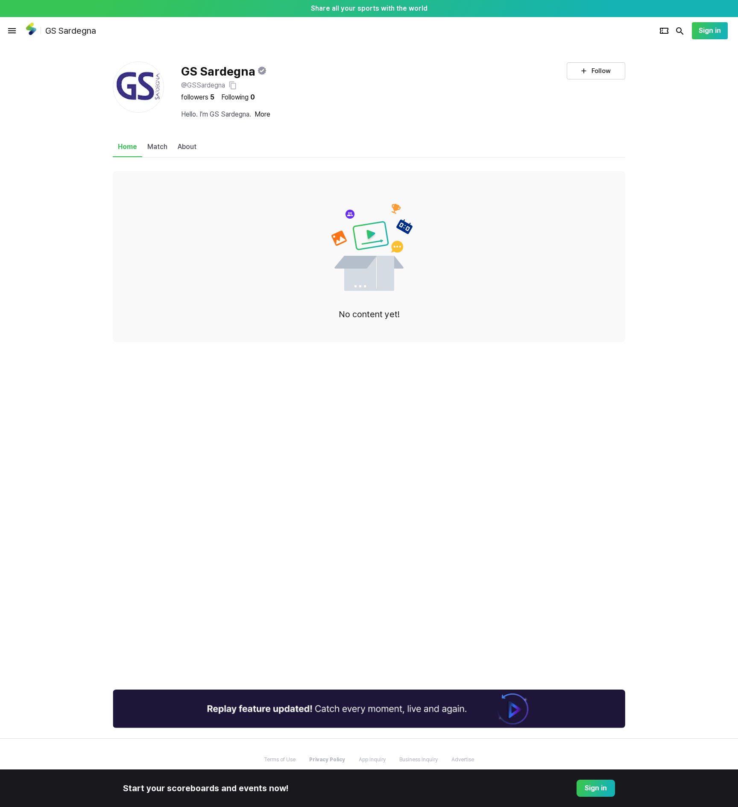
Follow (601, 71)
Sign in (710, 30)
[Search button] (679, 30)
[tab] (127, 147)
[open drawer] (12, 30)
